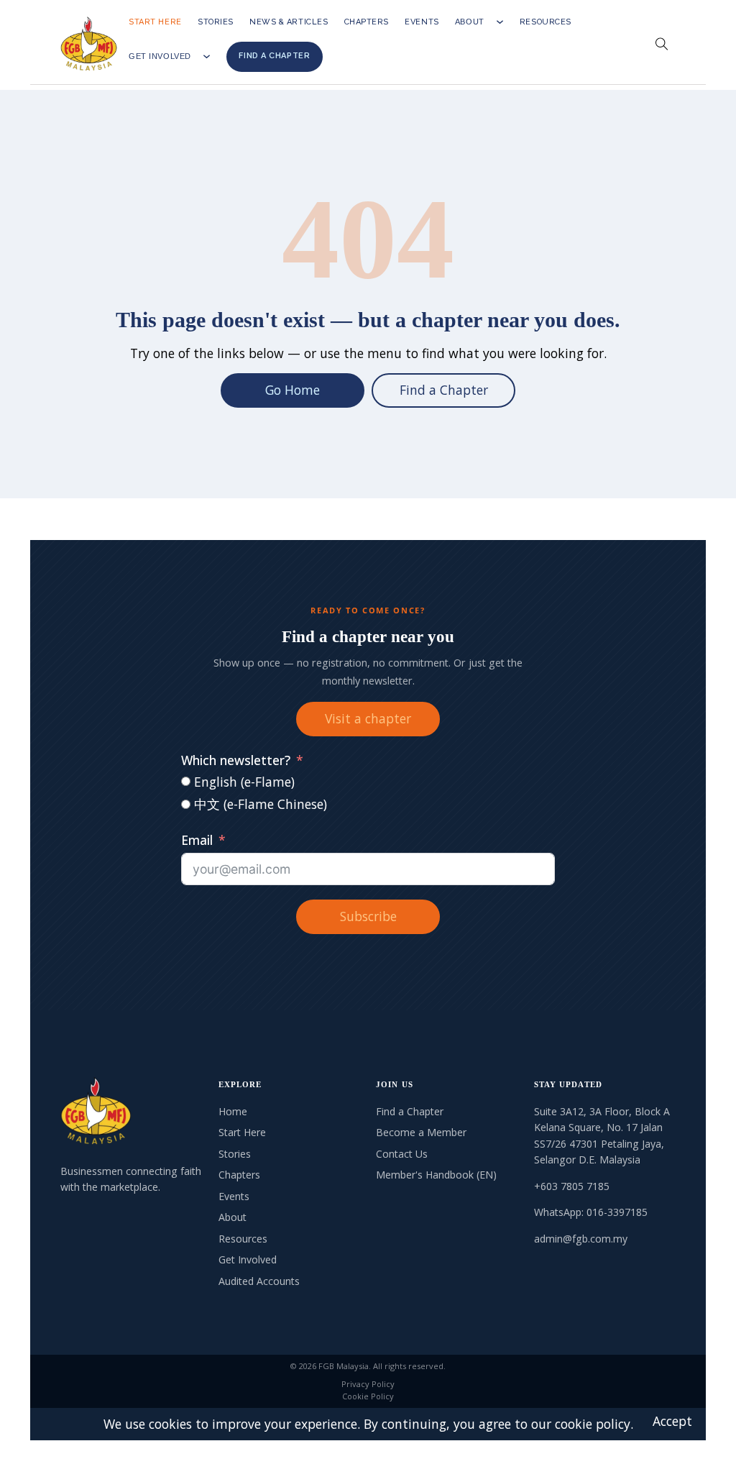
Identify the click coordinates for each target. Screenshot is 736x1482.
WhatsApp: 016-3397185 (591, 1212)
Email (197, 840)
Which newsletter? (235, 760)
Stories (216, 22)
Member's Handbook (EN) (436, 1174)
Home (232, 1111)
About (469, 22)
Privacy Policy (368, 1383)
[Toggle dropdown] (500, 22)
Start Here (155, 22)
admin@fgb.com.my (580, 1238)
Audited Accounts (259, 1281)
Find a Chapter (274, 55)
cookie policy (592, 1423)
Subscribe (368, 916)
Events (421, 22)
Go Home (292, 389)
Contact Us (402, 1154)
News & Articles (288, 22)
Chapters (366, 22)
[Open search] (662, 44)
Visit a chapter (368, 718)
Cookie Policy (368, 1396)
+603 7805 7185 (572, 1186)
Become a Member (421, 1132)
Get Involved (160, 56)
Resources (545, 22)
